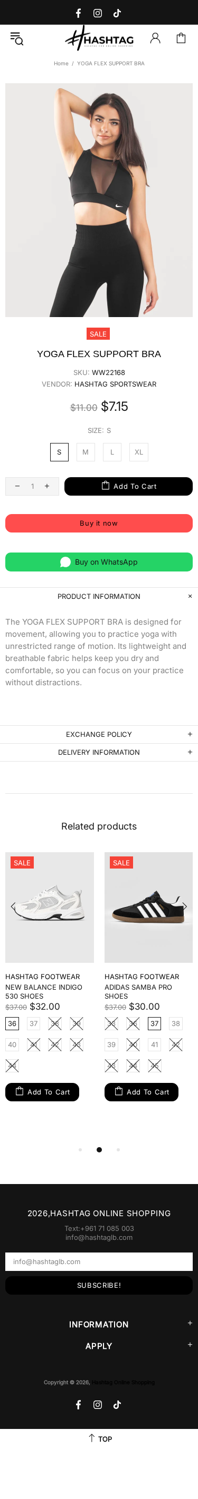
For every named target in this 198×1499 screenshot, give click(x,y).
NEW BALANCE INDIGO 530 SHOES (43, 991)
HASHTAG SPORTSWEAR (115, 384)
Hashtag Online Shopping (99, 38)
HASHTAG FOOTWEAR (42, 976)
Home (61, 63)
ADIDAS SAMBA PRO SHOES (138, 991)
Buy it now (99, 523)
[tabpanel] (49, 986)
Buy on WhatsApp (106, 561)
